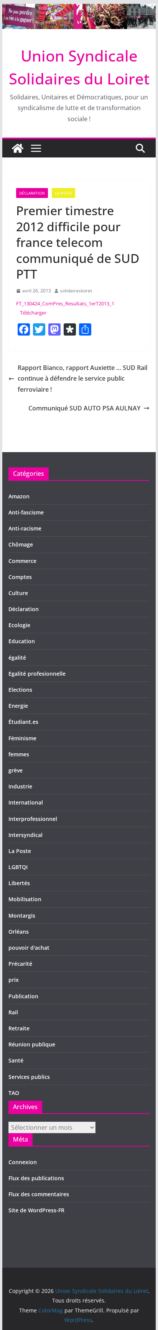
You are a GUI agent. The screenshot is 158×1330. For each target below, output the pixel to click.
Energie (18, 705)
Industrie (20, 786)
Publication (23, 996)
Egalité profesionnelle (37, 673)
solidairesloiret (76, 290)
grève (15, 770)
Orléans (18, 931)
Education (21, 641)
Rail (13, 1012)
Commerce (22, 560)
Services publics (29, 1076)
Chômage (20, 544)
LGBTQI (18, 867)
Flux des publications (36, 1178)
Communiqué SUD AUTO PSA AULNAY (84, 408)
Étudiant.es (23, 721)
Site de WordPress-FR (36, 1210)
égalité (17, 657)
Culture (18, 593)
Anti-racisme (24, 528)
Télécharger (33, 312)
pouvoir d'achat (28, 947)
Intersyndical (25, 835)
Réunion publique (31, 1044)
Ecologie (19, 625)
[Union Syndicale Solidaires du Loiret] (79, 9)
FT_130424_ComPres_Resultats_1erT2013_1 (65, 303)
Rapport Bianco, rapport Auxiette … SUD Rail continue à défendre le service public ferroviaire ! (82, 378)
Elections (20, 689)
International (25, 802)
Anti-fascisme (26, 512)
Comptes (20, 577)
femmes (18, 754)
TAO (13, 1092)
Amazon (19, 496)
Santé (15, 1060)
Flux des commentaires (38, 1194)
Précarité (20, 963)
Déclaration (32, 193)
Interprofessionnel (32, 818)
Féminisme (22, 738)
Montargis (21, 915)
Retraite (19, 1028)
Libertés (19, 883)
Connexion (22, 1162)
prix (13, 979)
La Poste (63, 193)
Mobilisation (24, 899)
